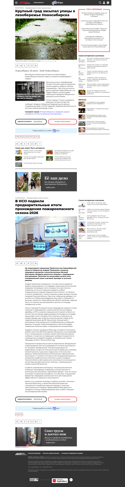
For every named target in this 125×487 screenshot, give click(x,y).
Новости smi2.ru (21, 192)
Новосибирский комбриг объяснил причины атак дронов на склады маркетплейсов (94, 30)
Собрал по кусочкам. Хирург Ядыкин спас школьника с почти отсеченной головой (98, 211)
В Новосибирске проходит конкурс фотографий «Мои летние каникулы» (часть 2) (62, 158)
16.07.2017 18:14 (19, 8)
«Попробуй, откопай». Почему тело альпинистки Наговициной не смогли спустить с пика (97, 224)
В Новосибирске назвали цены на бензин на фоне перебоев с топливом (94, 14)
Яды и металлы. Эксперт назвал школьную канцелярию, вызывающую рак (96, 230)
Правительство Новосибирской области (27, 258)
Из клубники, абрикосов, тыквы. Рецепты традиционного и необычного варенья (64, 152)
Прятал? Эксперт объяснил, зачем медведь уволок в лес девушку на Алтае (97, 72)
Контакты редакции (34, 453)
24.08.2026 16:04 (20, 198)
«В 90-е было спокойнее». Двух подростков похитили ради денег (97, 203)
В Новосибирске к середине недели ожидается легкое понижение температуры (47, 113)
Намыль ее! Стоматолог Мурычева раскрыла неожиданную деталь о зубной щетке (97, 66)
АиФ (55, 61)
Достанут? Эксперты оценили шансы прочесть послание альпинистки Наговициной (98, 60)
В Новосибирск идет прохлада (33, 163)
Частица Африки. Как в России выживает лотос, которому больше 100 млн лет (97, 217)
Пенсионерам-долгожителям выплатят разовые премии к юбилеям (97, 128)
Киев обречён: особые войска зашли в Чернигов (97, 109)
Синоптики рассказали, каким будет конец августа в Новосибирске (94, 46)
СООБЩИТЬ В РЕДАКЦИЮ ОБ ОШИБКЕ (72, 453)
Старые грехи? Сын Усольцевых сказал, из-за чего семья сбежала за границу (98, 236)
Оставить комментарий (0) (62, 121)
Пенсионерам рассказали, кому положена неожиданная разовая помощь (96, 117)
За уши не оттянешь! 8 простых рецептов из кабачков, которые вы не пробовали (98, 92)
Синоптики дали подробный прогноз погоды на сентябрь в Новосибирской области (94, 22)
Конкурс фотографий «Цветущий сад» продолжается (34, 157)
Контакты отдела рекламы (51, 453)
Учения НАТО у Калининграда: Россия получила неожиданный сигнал (96, 123)
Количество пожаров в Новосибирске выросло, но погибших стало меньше (94, 38)
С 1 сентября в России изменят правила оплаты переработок (95, 103)
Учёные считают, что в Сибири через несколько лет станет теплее (33, 152)
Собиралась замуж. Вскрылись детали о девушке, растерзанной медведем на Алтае (97, 79)
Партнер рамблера (45, 479)
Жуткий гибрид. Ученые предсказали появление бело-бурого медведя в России (98, 85)
